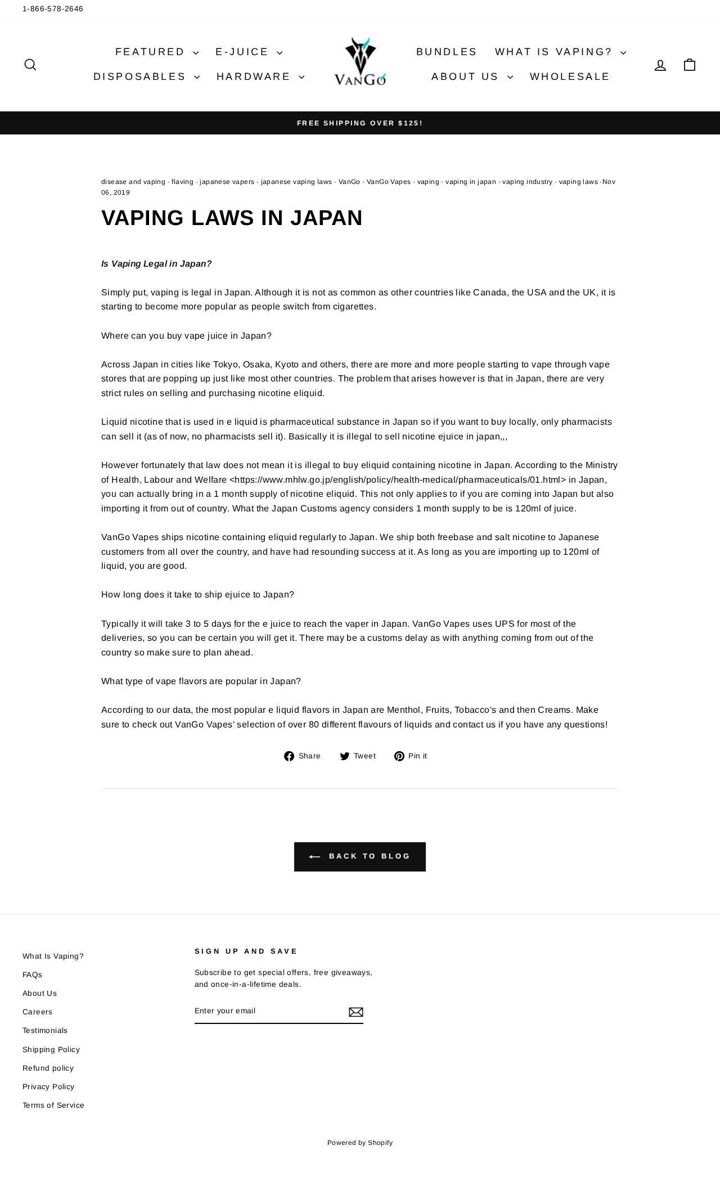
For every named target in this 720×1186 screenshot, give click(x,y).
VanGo (350, 182)
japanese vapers (227, 182)
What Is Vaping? (556, 51)
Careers (37, 1012)
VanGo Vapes (389, 182)
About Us (467, 76)
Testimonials (45, 1030)
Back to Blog (368, 856)
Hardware (256, 76)
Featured (152, 51)
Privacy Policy (48, 1086)
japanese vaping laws (296, 182)
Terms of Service (53, 1105)
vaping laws (578, 182)
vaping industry (527, 182)
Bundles (447, 51)
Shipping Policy (51, 1049)
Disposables (142, 76)
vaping (428, 182)
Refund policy (48, 1068)
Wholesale (570, 76)
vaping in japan (471, 182)
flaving (183, 182)
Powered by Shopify (360, 1143)
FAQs (32, 975)
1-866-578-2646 (53, 9)
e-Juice (244, 51)
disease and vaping (133, 182)
